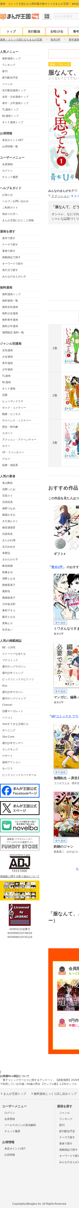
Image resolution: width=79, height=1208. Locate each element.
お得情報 (9, 1154)
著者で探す (8, 250)
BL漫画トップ (10, 115)
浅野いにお (8, 489)
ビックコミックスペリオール (19, 775)
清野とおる (8, 578)
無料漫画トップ (11, 58)
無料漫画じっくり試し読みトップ (55, 1093)
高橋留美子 (8, 597)
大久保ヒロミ (10, 521)
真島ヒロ (7, 623)
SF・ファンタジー (13, 452)
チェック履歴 (10, 177)
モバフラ (7, 768)
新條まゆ (7, 572)
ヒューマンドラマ (12, 401)
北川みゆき (8, 546)
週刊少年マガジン (12, 692)
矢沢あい (7, 629)
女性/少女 (56, 31)
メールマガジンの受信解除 (20, 1125)
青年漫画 (7, 363)
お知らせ (7, 194)
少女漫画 (7, 356)
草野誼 (6, 553)
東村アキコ (8, 610)
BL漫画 (6, 382)
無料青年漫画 (10, 319)
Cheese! (7, 704)
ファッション (60, 196)
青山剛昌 (7, 482)
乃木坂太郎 (8, 604)
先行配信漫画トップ (14, 90)
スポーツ (7, 433)
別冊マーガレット (12, 711)
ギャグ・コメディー (14, 407)
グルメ (6, 458)
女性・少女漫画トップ (15, 96)
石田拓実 (7, 502)
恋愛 (4, 395)
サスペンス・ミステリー (16, 420)
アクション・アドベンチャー (19, 439)
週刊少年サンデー (12, 743)
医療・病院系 (10, 465)
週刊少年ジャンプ (12, 672)
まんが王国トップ (14, 1093)
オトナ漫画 (8, 388)
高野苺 (6, 591)
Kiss (4, 685)
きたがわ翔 (8, 540)
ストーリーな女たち (14, 653)
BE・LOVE (8, 647)
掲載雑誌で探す (11, 257)
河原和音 (7, 533)
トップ (11, 31)
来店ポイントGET (12, 140)
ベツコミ (7, 717)
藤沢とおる (8, 616)
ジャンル (7, 84)
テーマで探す (10, 244)
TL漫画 (6, 375)
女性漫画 (7, 350)
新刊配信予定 (10, 77)
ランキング (8, 64)
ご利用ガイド (10, 207)
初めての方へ (10, 214)
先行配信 (34, 31)
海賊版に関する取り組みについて (20, 876)
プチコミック (10, 660)
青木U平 (57, 567)
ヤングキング (10, 749)
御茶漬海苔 (8, 527)
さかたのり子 (10, 559)
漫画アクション (11, 762)
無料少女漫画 (10, 313)
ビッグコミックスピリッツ (18, 679)
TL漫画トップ (10, 109)
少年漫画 (7, 369)
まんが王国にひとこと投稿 (18, 220)
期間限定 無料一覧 (13, 332)
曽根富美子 (8, 585)
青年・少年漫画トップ (15, 103)
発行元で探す (10, 270)
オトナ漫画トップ (12, 122)
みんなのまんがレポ (14, 276)
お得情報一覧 (10, 146)
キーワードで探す (12, 263)
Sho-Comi (8, 736)
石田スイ (7, 495)
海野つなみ (8, 508)
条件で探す (8, 238)
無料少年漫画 (10, 326)
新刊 (4, 71)
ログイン (7, 170)
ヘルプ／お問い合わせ (15, 201)
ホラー (6, 446)
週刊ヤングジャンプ (14, 698)
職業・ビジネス (11, 414)
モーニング (8, 730)
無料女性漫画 (10, 307)
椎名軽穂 (7, 565)
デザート (7, 755)
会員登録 (7, 164)
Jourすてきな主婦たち (15, 724)
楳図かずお (8, 514)
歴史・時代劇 (10, 426)
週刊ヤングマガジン (14, 666)
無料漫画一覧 (10, 300)
